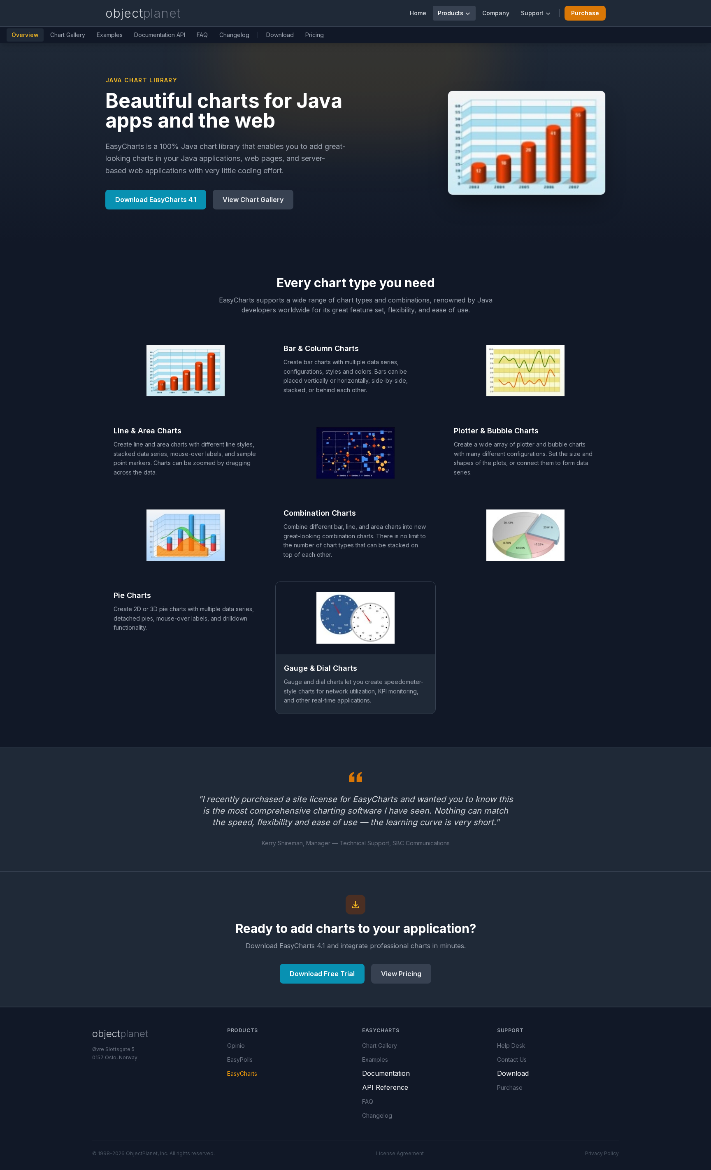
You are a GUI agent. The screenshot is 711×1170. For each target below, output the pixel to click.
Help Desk (511, 1045)
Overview (25, 34)
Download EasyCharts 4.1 (155, 199)
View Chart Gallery (253, 199)
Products (450, 12)
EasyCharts (242, 1073)
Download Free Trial (322, 974)
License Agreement (400, 1153)
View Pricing (401, 974)
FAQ (202, 34)
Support (532, 12)
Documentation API (159, 34)
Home (418, 12)
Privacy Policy (602, 1153)
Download (280, 34)
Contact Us (512, 1059)
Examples (110, 34)
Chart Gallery (67, 34)
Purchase (585, 12)
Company (495, 12)
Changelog (234, 34)
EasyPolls (240, 1059)
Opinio (236, 1045)
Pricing (314, 34)
